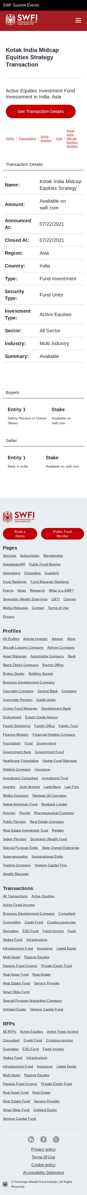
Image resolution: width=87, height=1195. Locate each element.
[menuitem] (11, 557)
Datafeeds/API (14, 564)
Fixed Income (53, 931)
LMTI (55, 599)
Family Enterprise (16, 726)
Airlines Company (61, 647)
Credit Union (46, 700)
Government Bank (17, 752)
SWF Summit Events (21, 5)
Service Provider (47, 983)
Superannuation (15, 856)
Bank (72, 656)
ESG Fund (30, 931)
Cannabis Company (18, 691)
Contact (38, 608)
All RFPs (9, 1031)
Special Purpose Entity (20, 848)
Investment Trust (55, 778)
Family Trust (68, 726)
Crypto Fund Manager (20, 708)
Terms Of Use (43, 1157)
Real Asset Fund (16, 974)
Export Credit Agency (41, 717)
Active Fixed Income (19, 905)
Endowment (12, 717)
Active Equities (43, 896)
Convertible (12, 922)
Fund (29, 743)
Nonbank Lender (54, 804)
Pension (9, 813)
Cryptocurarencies (61, 922)
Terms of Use (58, 608)
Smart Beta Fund (16, 992)
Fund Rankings (15, 582)
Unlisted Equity (14, 1009)
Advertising (11, 573)
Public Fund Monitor (45, 564)
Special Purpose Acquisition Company (32, 1000)
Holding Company (17, 769)
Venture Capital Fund (46, 1009)
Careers (70, 599)
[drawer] (78, 20)
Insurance (42, 769)
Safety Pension (14, 839)
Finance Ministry (16, 734)
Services (9, 555)
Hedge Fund (12, 940)
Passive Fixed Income (20, 966)
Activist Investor (35, 639)
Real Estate (41, 974)
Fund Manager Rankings (49, 582)
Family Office (44, 726)
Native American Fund (20, 804)
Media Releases (15, 608)
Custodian (11, 1049)
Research (37, 590)
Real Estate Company (47, 822)
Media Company (16, 795)
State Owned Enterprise (61, 848)
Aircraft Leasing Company (23, 647)
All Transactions (15, 896)
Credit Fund (34, 922)
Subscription (29, 555)
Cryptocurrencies (59, 1040)
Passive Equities (37, 957)
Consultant (66, 913)
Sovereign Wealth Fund (48, 839)
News (21, 590)
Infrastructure (36, 940)
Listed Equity (67, 948)
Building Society (41, 673)
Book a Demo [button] (19, 534)
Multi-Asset (11, 957)
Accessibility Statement (43, 1173)
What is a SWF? (61, 590)
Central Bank (48, 691)
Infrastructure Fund (18, 948)
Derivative (11, 931)
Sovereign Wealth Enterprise (25, 599)
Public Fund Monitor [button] (62, 534)
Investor (9, 787)
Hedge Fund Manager (60, 761)
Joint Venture (29, 787)
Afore (71, 639)
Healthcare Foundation (21, 761)
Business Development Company (29, 682)
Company (69, 691)
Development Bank (56, 708)
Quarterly (51, 573)
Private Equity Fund (56, 966)
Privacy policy (43, 1149)
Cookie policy (43, 1165)
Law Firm (72, 787)
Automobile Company (47, 656)
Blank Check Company (20, 665)
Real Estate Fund (16, 983)
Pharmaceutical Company (54, 813)
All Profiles (11, 639)
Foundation (12, 743)
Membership (53, 555)
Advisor (57, 639)
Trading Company (17, 865)
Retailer (58, 830)
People (24, 813)
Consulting (32, 573)
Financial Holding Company (54, 734)
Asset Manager (15, 656)
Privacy (8, 616)
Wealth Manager (16, 874)
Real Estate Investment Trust (25, 830)
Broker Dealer (14, 673)
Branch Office (53, 665)
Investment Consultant (20, 778)
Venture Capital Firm (51, 865)
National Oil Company (49, 795)
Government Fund (49, 752)
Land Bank (52, 787)
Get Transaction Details (41, 111)
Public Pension (14, 822)
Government (46, 743)
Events (8, 590)
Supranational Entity (47, 856)
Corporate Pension (17, 700)
